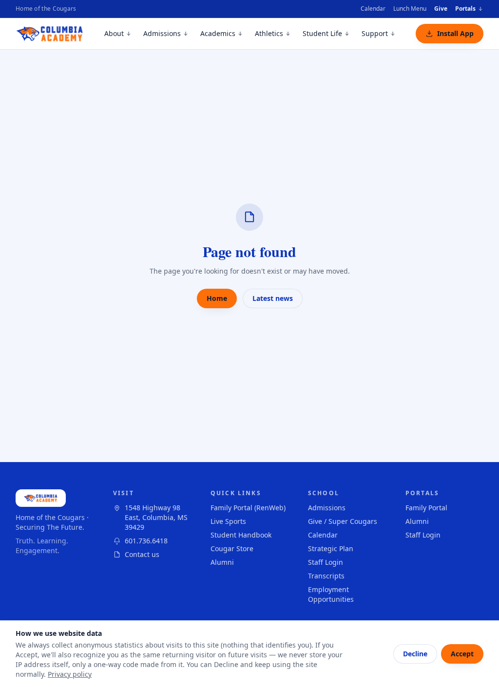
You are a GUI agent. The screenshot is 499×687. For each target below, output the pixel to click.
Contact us (142, 554)
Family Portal (426, 507)
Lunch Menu (409, 8)
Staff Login (325, 562)
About (114, 33)
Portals (465, 9)
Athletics (269, 33)
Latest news (272, 298)
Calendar (373, 8)
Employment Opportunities (331, 594)
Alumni (222, 562)
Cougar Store (232, 548)
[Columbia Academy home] (50, 33)
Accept (462, 653)
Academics (217, 33)
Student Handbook (241, 534)
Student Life (322, 33)
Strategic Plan (330, 548)
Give (440, 8)
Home (217, 298)
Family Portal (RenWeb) (248, 507)
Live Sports (228, 521)
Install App (455, 33)
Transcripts (326, 575)
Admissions (162, 33)
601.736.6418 (146, 540)
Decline (415, 653)
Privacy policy (70, 674)
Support (375, 33)
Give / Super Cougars (342, 521)
